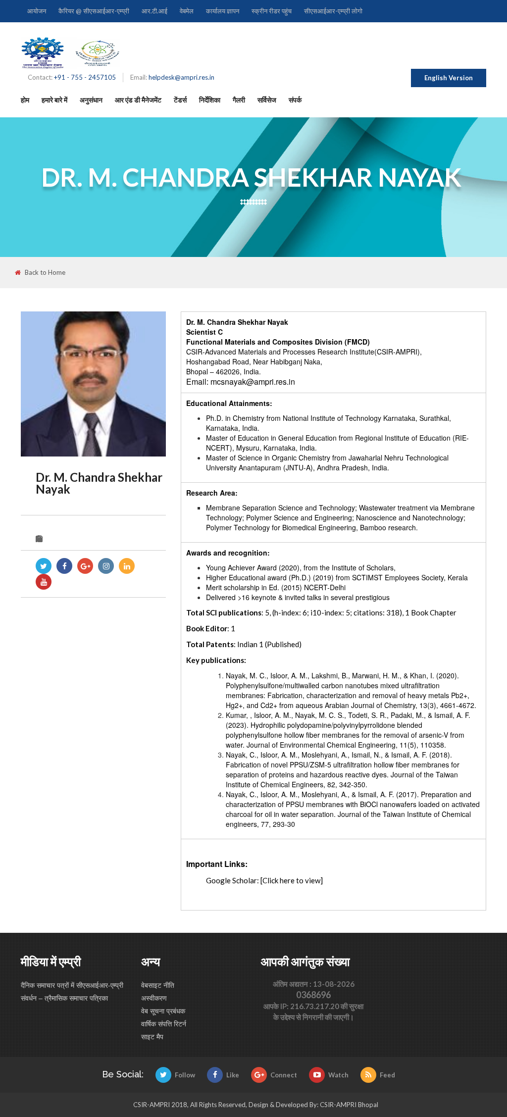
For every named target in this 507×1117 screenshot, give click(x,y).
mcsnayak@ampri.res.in (252, 381)
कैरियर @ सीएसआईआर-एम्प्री (93, 11)
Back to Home (45, 272)
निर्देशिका (209, 100)
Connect (283, 1075)
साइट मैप (152, 1036)
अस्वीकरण (154, 998)
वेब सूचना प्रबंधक (163, 1010)
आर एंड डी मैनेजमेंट (138, 100)
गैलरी (239, 100)
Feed (387, 1075)
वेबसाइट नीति (157, 985)
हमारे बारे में (54, 100)
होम (25, 100)
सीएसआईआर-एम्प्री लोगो (333, 11)
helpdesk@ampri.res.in (181, 77)
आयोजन (36, 11)
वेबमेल (187, 11)
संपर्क (295, 100)
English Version (448, 78)
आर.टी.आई (154, 11)
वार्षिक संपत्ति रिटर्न (163, 1023)
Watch (338, 1075)
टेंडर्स (180, 100)
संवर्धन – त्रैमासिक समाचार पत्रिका (64, 998)
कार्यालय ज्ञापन (222, 11)
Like (232, 1075)
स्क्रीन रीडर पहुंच (272, 11)
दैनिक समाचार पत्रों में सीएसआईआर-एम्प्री (72, 985)
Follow (185, 1075)
